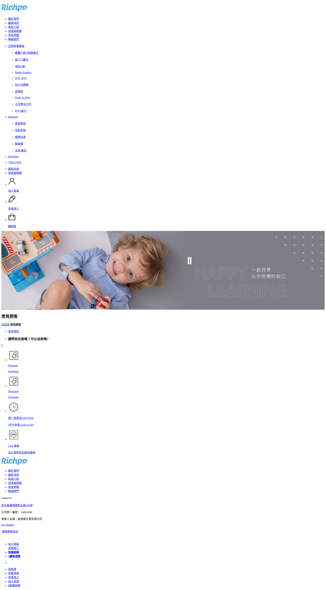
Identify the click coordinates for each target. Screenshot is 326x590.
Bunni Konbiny (23, 72)
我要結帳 (14, 585)
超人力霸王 (22, 59)
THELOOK (14, 162)
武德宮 (19, 91)
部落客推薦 (15, 31)
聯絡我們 (13, 39)
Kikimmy (13, 116)
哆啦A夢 (20, 66)
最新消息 (13, 23)
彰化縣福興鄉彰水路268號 (17, 505)
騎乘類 (19, 143)
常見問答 (13, 331)
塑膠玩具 (20, 137)
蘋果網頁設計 (10, 531)
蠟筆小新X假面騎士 (27, 52)
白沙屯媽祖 (22, 84)
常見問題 (13, 35)
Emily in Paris (22, 97)
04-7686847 (7, 524)
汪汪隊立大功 (23, 104)
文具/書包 (20, 150)
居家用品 (20, 123)
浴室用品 (20, 130)
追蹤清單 (13, 573)
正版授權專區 (16, 46)
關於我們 (13, 18)
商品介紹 (13, 27)
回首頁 (5, 324)
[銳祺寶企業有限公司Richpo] (14, 10)
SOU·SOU (21, 78)
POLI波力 (20, 110)
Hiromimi (13, 156)
